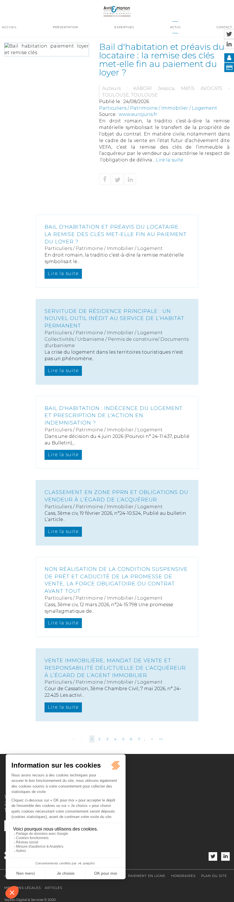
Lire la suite (169, 160)
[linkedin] (225, 856)
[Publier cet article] (117, 179)
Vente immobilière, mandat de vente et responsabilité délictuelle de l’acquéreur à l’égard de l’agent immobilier (115, 667)
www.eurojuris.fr (138, 114)
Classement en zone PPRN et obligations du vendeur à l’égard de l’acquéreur (116, 496)
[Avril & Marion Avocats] (117, 10)
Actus (175, 27)
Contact (224, 27)
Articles (53, 888)
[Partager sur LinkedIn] (130, 179)
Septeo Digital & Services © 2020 (30, 899)
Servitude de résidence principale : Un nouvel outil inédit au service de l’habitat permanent (114, 318)
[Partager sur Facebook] (104, 179)
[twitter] (213, 856)
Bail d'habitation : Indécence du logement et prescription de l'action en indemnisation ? (114, 415)
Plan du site (214, 876)
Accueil (9, 27)
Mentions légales (22, 888)
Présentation (65, 27)
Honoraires (183, 876)
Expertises (124, 27)
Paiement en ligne (146, 876)
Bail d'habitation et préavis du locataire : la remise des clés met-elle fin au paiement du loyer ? (116, 234)
